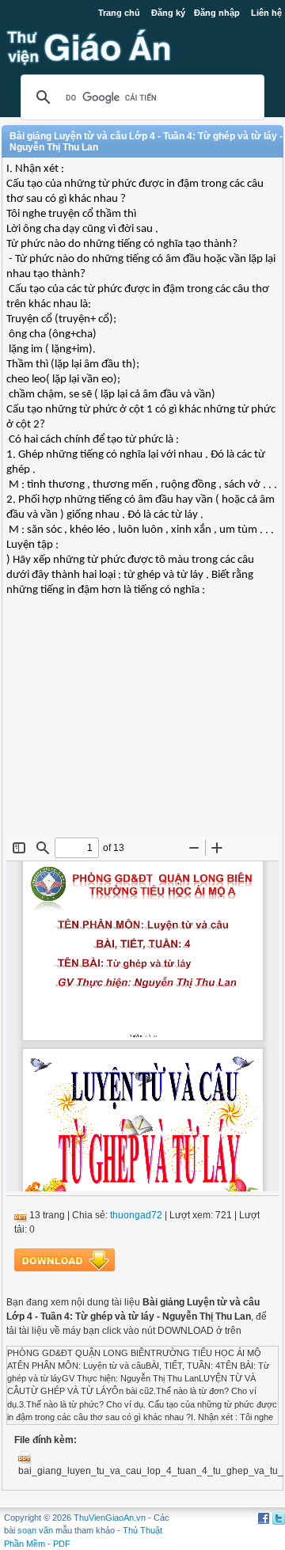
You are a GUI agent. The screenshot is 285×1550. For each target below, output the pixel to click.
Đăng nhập (217, 12)
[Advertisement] (142, 720)
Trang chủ (119, 12)
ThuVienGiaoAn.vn (110, 1517)
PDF (61, 1543)
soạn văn (35, 1530)
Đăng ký (168, 12)
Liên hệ (266, 12)
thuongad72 (136, 1215)
